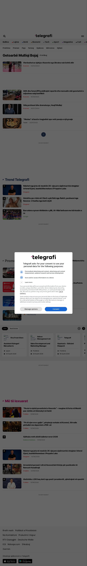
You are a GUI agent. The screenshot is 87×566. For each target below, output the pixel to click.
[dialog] (43, 283)
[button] (43, 282)
